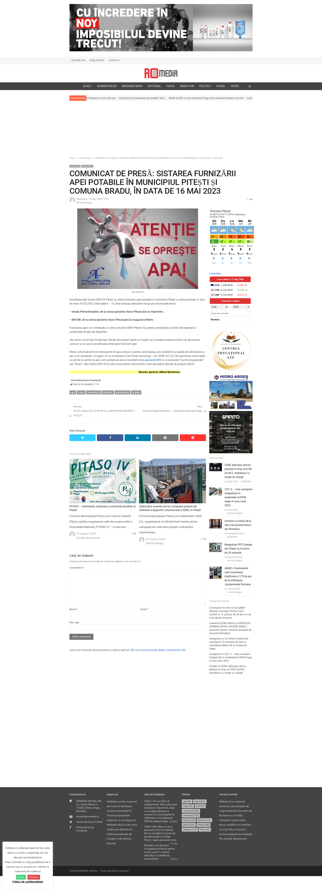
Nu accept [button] (34, 877)
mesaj (189, 820)
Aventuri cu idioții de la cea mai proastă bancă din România (238, 525)
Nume (73, 609)
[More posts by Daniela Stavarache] (72, 533)
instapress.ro (216, 638)
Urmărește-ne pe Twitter (89, 821)
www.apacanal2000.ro (151, 360)
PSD (205, 829)
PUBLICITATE (97, 60)
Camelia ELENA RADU (221, 623)
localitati (108, 392)
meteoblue (215, 273)
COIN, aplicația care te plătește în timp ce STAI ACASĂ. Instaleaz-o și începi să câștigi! (227, 669)
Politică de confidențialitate (27, 881)
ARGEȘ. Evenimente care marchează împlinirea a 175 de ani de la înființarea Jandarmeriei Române (238, 576)
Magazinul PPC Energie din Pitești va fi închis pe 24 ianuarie (238, 548)
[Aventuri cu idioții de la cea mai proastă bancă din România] (215, 521)
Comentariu (76, 567)
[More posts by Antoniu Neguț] (72, 201)
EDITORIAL (154, 86)
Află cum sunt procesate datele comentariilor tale (158, 650)
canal (81, 392)
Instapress (215, 654)
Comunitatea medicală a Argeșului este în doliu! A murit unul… (228, 98)
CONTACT (114, 60)
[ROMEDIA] (161, 73)
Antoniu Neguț (234, 513)
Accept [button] (21, 877)
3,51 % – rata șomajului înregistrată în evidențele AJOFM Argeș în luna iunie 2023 (238, 497)
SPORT (235, 86)
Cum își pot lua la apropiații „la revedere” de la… (92, 98)
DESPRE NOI (78, 60)
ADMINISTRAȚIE (107, 86)
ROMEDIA (246, 481)
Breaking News (87, 166)
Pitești (203, 825)
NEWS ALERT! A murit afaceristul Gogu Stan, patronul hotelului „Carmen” (156, 98)
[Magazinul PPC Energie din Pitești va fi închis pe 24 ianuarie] (215, 544)
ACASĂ (87, 86)
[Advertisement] (161, 128)
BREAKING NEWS (132, 86)
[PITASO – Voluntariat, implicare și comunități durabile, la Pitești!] (102, 460)
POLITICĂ (205, 86)
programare (122, 392)
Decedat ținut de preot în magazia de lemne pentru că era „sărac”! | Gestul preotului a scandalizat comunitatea (159, 852)
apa (73, 392)
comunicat (93, 392)
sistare (136, 392)
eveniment (191, 815)
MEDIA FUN (187, 86)
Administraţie (75, 166)
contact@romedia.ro (87, 816)
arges (199, 801)
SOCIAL (220, 86)
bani (200, 806)
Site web (74, 622)
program (190, 829)
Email (144, 609)
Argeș (188, 806)
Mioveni (204, 820)
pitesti (189, 825)
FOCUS (170, 86)
